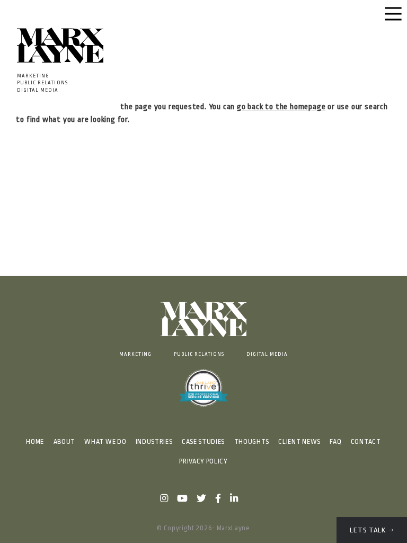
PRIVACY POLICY (203, 461)
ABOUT (64, 441)
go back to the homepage (281, 106)
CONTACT (366, 441)
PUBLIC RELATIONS (199, 354)
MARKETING (135, 354)
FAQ (335, 441)
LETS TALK (367, 530)
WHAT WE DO (105, 441)
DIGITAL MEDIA (267, 354)
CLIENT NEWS (299, 441)
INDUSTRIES (154, 441)
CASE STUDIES (203, 441)
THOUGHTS (251, 441)
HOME (35, 441)
